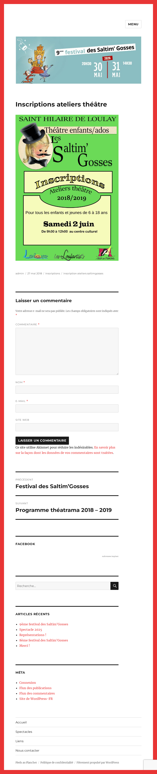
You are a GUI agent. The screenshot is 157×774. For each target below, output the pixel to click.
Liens (20, 741)
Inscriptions (52, 273)
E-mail (22, 401)
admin (20, 273)
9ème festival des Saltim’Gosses (43, 624)
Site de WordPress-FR (36, 699)
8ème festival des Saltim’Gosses (43, 640)
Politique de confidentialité (56, 762)
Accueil (21, 722)
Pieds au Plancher (26, 762)
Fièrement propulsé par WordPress (98, 762)
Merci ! (24, 646)
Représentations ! (32, 635)
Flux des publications (35, 688)
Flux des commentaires (37, 693)
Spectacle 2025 (30, 629)
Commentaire (28, 324)
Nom (20, 382)
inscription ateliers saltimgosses (83, 273)
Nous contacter (27, 750)
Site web (22, 419)
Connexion (27, 683)
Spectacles (24, 732)
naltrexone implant (110, 556)
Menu (133, 24)
